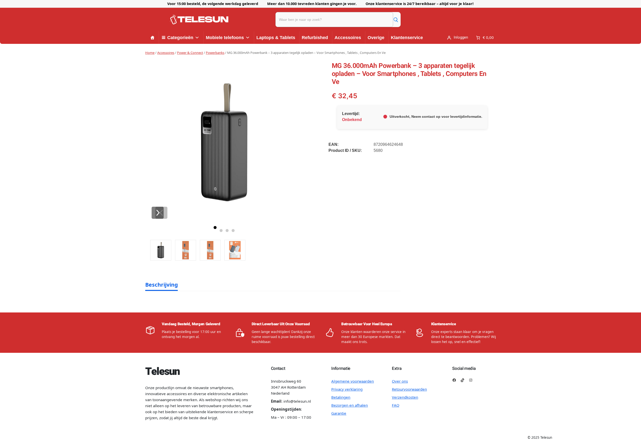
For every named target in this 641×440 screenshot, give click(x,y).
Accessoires (348, 37)
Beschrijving (161, 284)
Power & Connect (190, 52)
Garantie (338, 413)
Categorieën (180, 37)
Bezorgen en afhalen (349, 405)
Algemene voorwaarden (352, 381)
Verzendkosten (405, 397)
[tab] (161, 284)
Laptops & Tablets (275, 37)
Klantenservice (407, 37)
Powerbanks (215, 52)
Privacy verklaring (347, 389)
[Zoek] (395, 19)
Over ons (400, 381)
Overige (376, 37)
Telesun (162, 371)
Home (149, 52)
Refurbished (315, 37)
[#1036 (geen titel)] (152, 37)
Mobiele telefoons (225, 37)
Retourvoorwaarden (409, 389)
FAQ (395, 405)
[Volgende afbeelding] (157, 213)
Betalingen (340, 397)
